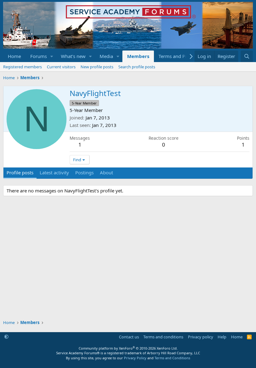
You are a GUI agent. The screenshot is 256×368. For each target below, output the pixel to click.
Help (222, 337)
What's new (73, 56)
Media (106, 56)
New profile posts (97, 67)
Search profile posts (136, 67)
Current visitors (61, 67)
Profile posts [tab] (20, 172)
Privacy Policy (135, 358)
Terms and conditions (163, 337)
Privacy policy (200, 337)
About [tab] (106, 172)
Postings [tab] (84, 172)
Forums (38, 56)
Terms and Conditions (172, 358)
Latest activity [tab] (54, 172)
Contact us (129, 337)
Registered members (22, 67)
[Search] (247, 56)
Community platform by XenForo (128, 348)
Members (138, 56)
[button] (51, 56)
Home (14, 56)
